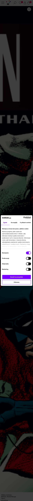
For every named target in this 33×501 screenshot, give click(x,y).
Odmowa (16, 282)
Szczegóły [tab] (14, 222)
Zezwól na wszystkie (16, 277)
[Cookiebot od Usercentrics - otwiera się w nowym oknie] (23, 218)
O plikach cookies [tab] (25, 222)
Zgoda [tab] (5, 222)
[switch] (28, 258)
